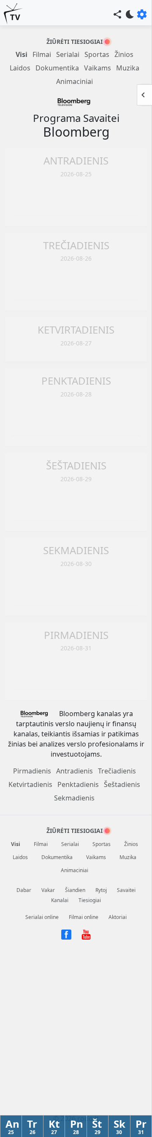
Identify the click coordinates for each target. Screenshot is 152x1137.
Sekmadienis (74, 798)
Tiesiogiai (90, 900)
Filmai (42, 54)
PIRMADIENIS (76, 635)
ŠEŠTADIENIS (76, 465)
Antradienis (74, 771)
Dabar (23, 890)
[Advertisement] (76, 200)
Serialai (67, 54)
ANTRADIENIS (76, 160)
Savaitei (126, 890)
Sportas (96, 54)
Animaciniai (74, 81)
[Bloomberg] (76, 104)
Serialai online (42, 917)
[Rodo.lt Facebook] (67, 934)
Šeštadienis (122, 784)
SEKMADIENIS (76, 550)
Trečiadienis (117, 771)
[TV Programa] (13, 13)
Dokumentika (57, 68)
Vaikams (97, 68)
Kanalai (59, 900)
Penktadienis (78, 784)
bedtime (130, 14)
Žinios (123, 54)
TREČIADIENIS (76, 245)
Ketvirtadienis (30, 784)
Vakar (48, 890)
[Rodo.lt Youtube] (86, 934)
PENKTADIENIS (76, 381)
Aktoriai (118, 917)
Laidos (20, 68)
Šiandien (75, 890)
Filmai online (83, 917)
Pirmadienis (32, 771)
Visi (21, 54)
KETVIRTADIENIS (76, 330)
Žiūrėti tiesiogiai (74, 42)
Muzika (127, 68)
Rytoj (101, 890)
